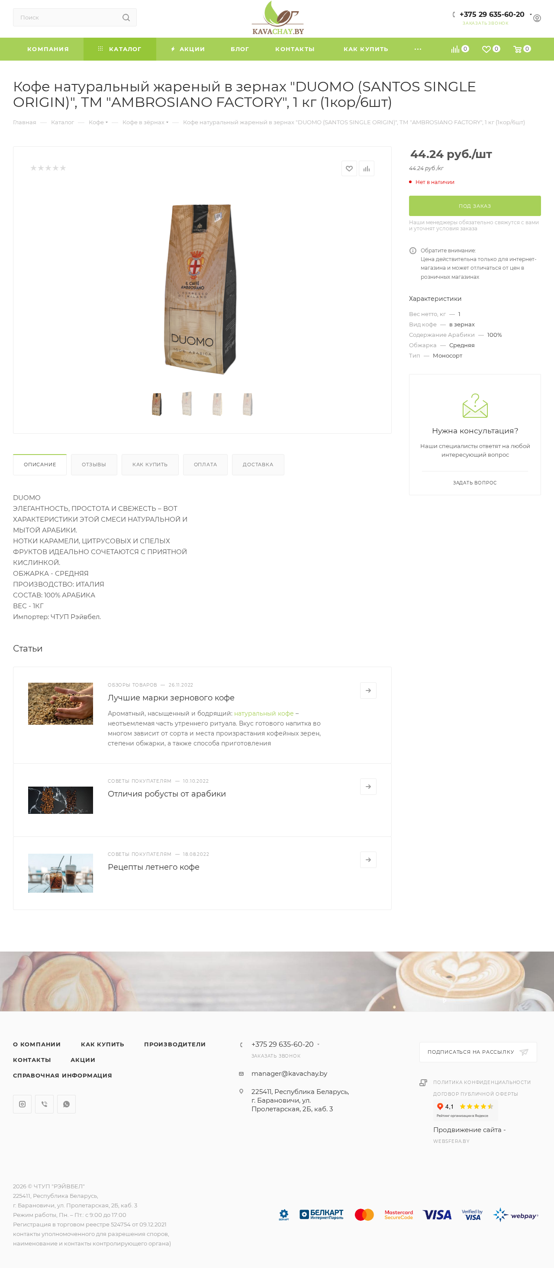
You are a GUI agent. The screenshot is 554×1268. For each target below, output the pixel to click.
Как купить (150, 464)
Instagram (22, 1104)
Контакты (32, 1059)
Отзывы (94, 464)
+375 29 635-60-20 (492, 14)
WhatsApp (66, 1104)
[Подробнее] (368, 690)
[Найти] (126, 17)
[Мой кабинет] (537, 19)
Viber (44, 1104)
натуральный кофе (264, 713)
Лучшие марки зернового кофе (171, 698)
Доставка (258, 464)
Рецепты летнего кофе (154, 867)
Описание (40, 464)
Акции (83, 1059)
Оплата (205, 464)
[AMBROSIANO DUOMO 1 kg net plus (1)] (202, 284)
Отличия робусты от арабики (167, 794)
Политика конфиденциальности (482, 1082)
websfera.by (451, 1141)
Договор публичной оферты (476, 1094)
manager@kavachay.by (289, 1073)
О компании (37, 1044)
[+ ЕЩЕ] (418, 49)
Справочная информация (63, 1075)
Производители (175, 1044)
